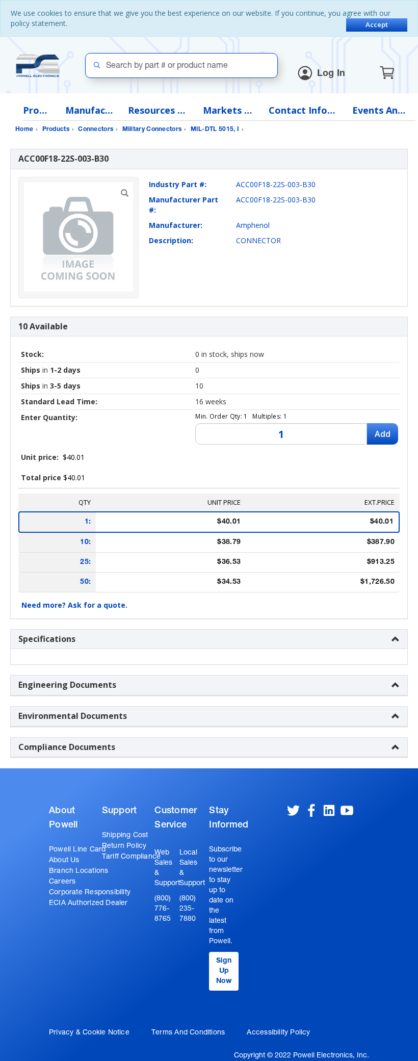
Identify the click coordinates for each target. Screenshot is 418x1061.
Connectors (95, 129)
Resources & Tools (158, 110)
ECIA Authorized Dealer (88, 903)
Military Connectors (152, 129)
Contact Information (303, 110)
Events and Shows (381, 110)
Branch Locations (78, 871)
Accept (376, 24)
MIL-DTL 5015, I (215, 129)
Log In (331, 74)
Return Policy (124, 846)
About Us (64, 860)
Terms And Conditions (188, 1033)
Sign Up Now (223, 971)
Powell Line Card (77, 849)
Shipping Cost (125, 835)
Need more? (74, 605)
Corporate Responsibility (89, 892)
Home (24, 129)
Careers (62, 882)
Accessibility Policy (278, 1033)
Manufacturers (89, 110)
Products (36, 110)
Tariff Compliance (131, 857)
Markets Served (228, 110)
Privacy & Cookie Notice (89, 1033)
